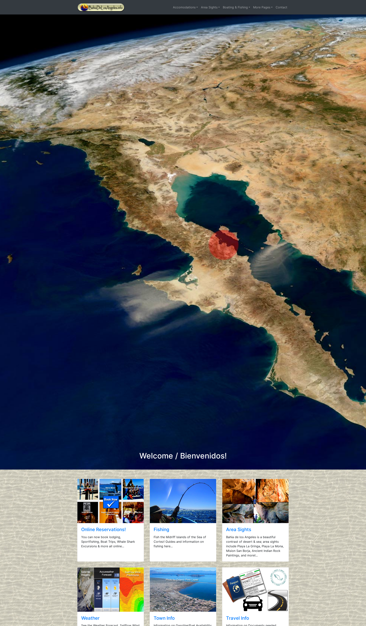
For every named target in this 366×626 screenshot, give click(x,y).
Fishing (161, 529)
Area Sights (209, 7)
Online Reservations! (103, 529)
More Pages (261, 7)
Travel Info (237, 618)
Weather (90, 618)
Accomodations (184, 7)
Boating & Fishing (235, 7)
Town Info (164, 618)
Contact (281, 7)
